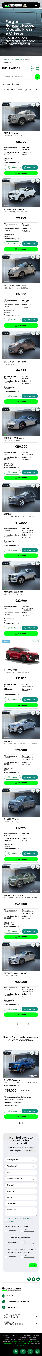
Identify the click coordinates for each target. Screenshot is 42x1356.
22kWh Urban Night (12, 821)
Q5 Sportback (16, 895)
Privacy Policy (18, 1341)
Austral (16, 1080)
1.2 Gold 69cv (9, 364)
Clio (15, 670)
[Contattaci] (21, 173)
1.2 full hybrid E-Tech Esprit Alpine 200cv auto (22, 1082)
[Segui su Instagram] (29, 1279)
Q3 (10, 741)
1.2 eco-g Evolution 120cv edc (16, 672)
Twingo (16, 819)
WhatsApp (12, 1307)
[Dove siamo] (30, 1351)
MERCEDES (9, 592)
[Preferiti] (38, 105)
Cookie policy (32, 1341)
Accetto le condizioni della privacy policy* (23, 1220)
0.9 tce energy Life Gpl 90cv (15, 212)
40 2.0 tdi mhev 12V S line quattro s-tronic (21, 898)
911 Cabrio (19, 438)
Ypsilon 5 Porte (19, 286)
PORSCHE (9, 438)
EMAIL (10, 1296)
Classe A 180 (21, 973)
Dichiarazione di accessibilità (15, 1343)
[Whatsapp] (30, 167)
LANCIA (7, 286)
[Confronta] (33, 105)
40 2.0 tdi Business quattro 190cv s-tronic (21, 516)
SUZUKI (7, 133)
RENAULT (8, 209)
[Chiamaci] (23, 1351)
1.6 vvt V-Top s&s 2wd (13, 135)
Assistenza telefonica (19, 1301)
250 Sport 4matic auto (13, 594)
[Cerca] (37, 77)
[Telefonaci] (12, 167)
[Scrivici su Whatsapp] (37, 1351)
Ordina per (8, 89)
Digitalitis (21, 1346)
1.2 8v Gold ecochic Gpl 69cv (16, 288)
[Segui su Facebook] (33, 1279)
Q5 (10, 514)
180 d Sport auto (11, 976)
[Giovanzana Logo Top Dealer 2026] (15, 5)
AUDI (6, 514)
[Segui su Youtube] (38, 1279)
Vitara (15, 133)
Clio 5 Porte (19, 209)
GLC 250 (19, 592)
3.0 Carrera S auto (12, 440)
